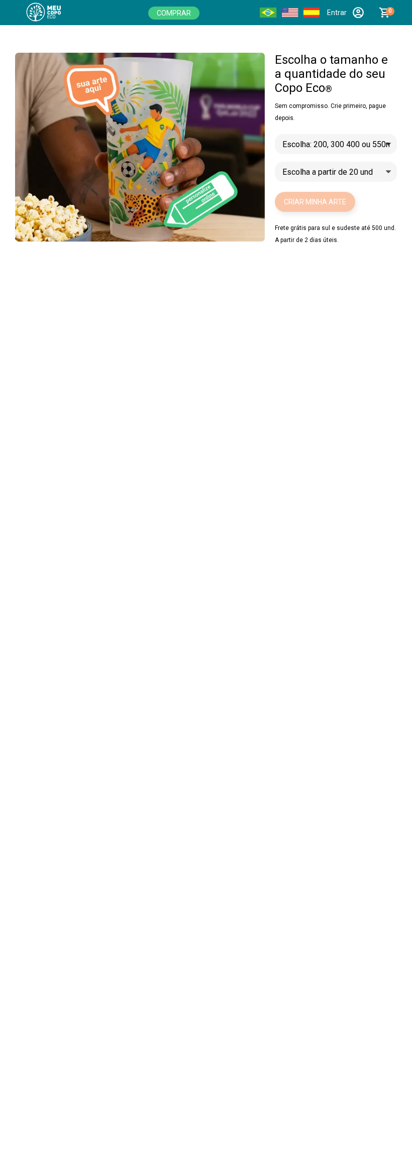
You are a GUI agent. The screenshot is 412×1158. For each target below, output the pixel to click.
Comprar (174, 13)
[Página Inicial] (50, 12)
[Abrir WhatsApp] (387, 1132)
